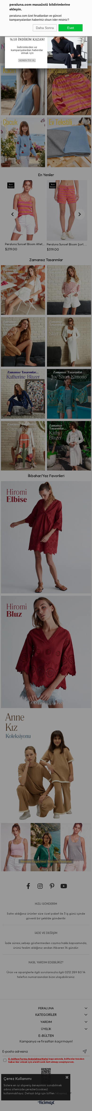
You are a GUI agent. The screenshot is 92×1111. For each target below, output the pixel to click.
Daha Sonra (45, 28)
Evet (70, 28)
